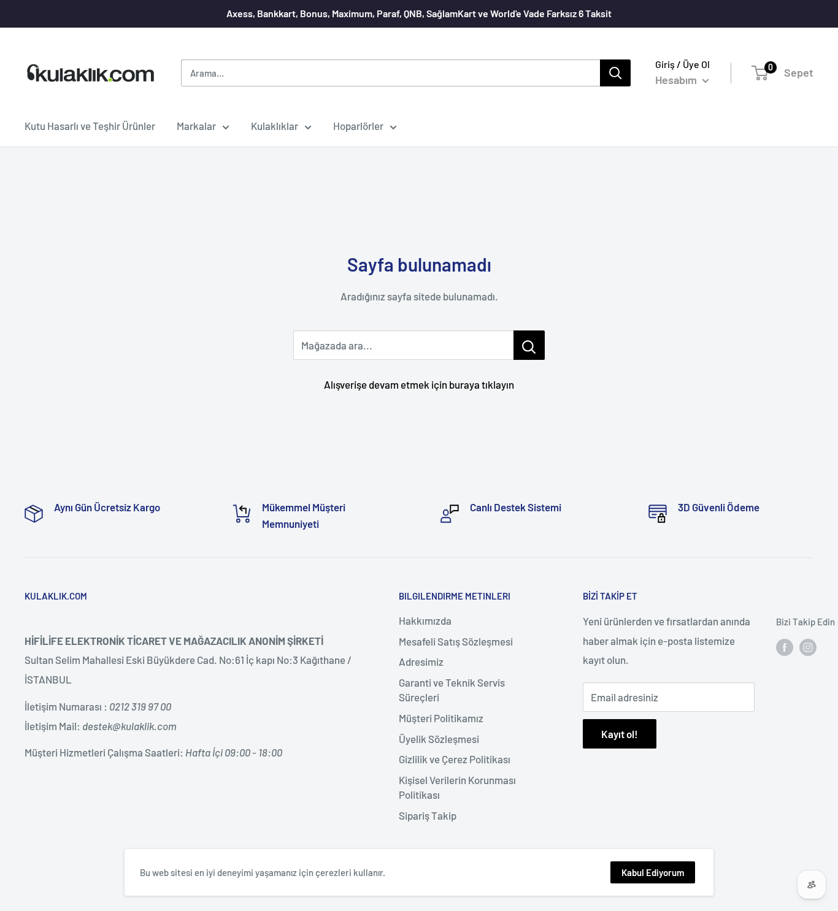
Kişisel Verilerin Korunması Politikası (457, 787)
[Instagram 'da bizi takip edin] (808, 647)
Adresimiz (421, 661)
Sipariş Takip (427, 815)
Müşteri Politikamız (441, 718)
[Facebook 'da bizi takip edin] (784, 647)
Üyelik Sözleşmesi (439, 739)
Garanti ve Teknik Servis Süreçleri (452, 689)
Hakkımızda (425, 620)
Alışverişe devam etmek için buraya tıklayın (419, 384)
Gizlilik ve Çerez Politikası (454, 759)
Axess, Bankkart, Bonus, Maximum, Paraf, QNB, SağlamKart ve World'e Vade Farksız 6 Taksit (419, 13)
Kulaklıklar (274, 126)
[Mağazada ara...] (529, 345)
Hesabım (677, 79)
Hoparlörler (358, 126)
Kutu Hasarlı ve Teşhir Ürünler (90, 126)
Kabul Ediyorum (652, 872)
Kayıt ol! (619, 734)
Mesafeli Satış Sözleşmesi (456, 641)
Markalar (196, 126)
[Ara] (615, 72)
